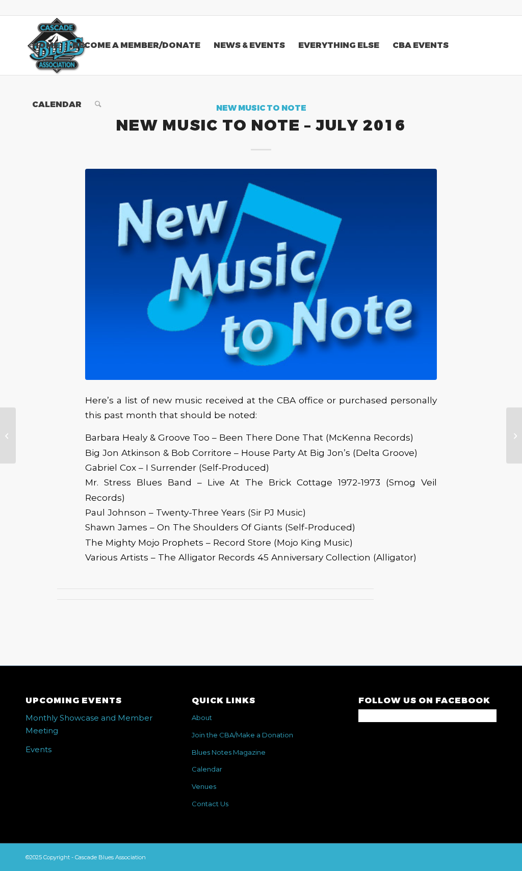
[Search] (98, 104)
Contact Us (210, 804)
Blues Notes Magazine (229, 752)
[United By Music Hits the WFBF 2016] (514, 435)
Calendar (207, 769)
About (202, 717)
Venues (204, 786)
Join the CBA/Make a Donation (242, 735)
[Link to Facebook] (489, 7)
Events (38, 749)
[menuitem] (45, 45)
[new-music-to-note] (261, 274)
